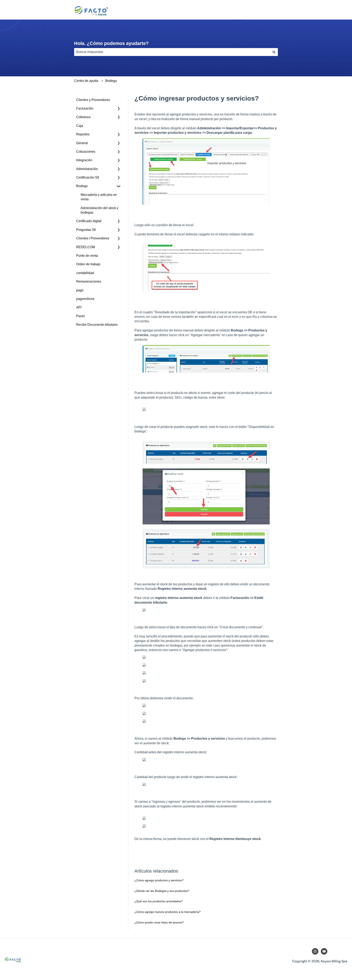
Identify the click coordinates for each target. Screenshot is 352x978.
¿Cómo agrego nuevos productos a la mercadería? (167, 911)
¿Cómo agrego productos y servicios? (159, 880)
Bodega (111, 80)
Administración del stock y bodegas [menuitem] (99, 210)
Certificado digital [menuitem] (88, 221)
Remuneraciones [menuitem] (88, 281)
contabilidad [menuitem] (85, 273)
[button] (119, 109)
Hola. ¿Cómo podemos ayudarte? (111, 43)
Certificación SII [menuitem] (87, 177)
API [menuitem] (78, 307)
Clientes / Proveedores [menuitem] (92, 238)
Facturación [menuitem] (84, 108)
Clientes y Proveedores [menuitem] (93, 100)
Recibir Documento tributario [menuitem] (97, 324)
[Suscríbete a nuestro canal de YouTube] (324, 951)
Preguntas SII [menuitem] (86, 229)
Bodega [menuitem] (82, 186)
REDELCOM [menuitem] (85, 247)
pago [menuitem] (80, 290)
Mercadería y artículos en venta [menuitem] (99, 197)
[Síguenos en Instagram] (315, 951)
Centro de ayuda (86, 80)
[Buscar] (274, 52)
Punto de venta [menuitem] (87, 255)
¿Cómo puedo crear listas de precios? (159, 922)
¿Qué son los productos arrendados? (158, 901)
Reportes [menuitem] (82, 134)
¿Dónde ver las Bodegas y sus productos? (161, 890)
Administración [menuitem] (87, 169)
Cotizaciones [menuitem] (85, 151)
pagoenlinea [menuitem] (85, 298)
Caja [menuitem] (79, 125)
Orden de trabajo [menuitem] (88, 264)
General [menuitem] (82, 143)
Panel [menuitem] (80, 316)
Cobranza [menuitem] (83, 117)
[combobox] (172, 52)
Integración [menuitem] (84, 160)
